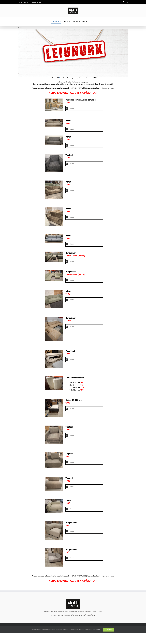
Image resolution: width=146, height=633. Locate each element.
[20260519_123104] (54, 443)
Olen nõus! (108, 629)
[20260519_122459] (54, 198)
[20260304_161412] (54, 416)
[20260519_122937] (54, 242)
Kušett (68, 400)
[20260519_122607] (54, 281)
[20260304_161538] (54, 367)
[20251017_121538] (54, 390)
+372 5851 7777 (76, 88)
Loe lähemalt (96, 629)
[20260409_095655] (54, 126)
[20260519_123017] (54, 172)
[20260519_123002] (54, 145)
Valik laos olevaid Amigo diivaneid (80, 100)
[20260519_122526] (54, 341)
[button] (92, 21)
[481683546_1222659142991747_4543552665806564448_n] (54, 110)
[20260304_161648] (54, 539)
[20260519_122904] (54, 490)
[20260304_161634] (54, 566)
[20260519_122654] (54, 261)
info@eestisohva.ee (36, 2)
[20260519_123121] (54, 468)
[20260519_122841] (54, 512)
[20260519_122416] (54, 308)
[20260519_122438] (54, 225)
